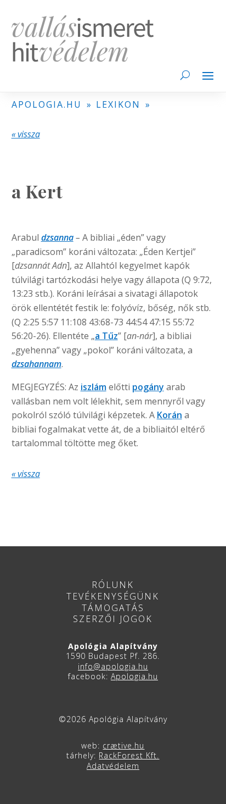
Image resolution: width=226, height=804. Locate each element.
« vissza (26, 134)
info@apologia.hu (113, 666)
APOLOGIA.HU (47, 104)
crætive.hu (123, 745)
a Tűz (106, 336)
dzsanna (57, 237)
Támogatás (113, 608)
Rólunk (113, 585)
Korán (169, 415)
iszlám (93, 387)
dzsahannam (36, 364)
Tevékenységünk (112, 596)
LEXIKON (118, 104)
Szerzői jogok (112, 619)
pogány (148, 387)
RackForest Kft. (129, 755)
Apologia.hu (134, 676)
